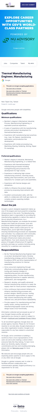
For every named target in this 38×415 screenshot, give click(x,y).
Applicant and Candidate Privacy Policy (22, 318)
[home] (10, 5)
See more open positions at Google (19, 394)
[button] (19, 205)
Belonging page (18, 348)
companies (14, 63)
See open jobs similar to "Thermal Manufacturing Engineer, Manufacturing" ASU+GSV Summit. (18, 92)
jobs (5, 63)
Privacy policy (14, 411)
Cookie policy (23, 411)
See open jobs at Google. (13, 88)
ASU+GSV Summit (28, 5)
